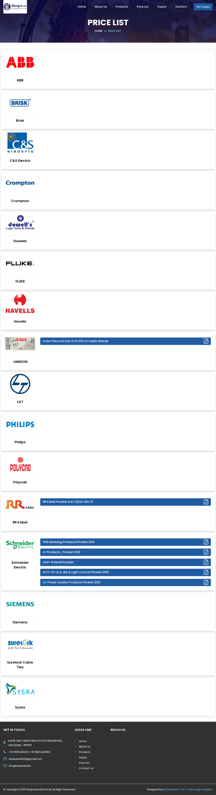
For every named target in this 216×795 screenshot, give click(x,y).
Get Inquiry (203, 6)
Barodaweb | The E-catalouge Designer (188, 789)
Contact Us (86, 768)
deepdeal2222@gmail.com (25, 759)
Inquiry (83, 757)
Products (84, 752)
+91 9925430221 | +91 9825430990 (29, 752)
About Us (84, 746)
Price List (84, 762)
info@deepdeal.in (20, 766)
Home (98, 31)
